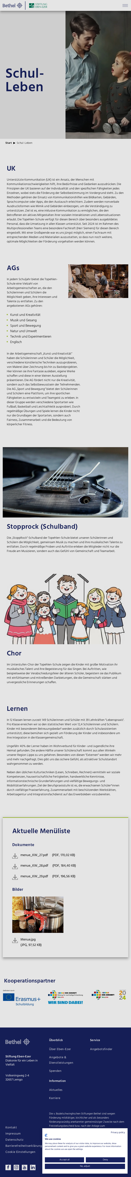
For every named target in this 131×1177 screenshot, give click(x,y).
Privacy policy (118, 1133)
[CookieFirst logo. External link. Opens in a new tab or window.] (46, 1135)
